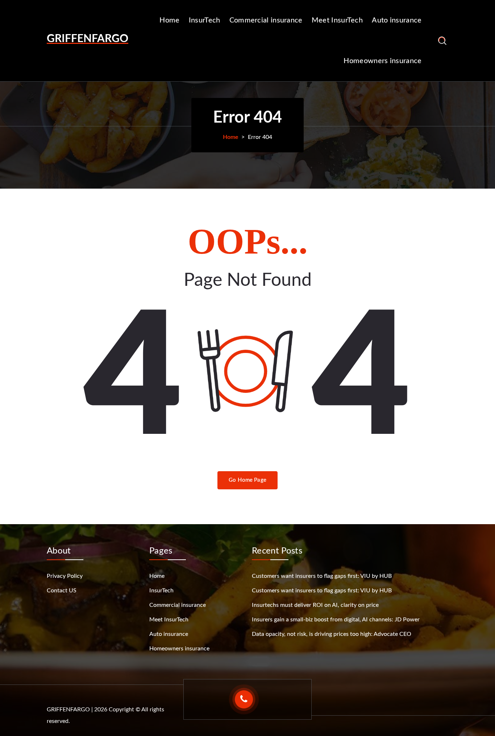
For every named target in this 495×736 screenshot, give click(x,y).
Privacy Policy (65, 576)
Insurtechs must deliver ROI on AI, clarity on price (315, 605)
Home (169, 20)
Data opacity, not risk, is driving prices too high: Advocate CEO (331, 634)
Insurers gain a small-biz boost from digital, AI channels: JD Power (336, 619)
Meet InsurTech (337, 20)
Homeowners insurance (382, 61)
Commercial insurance (266, 20)
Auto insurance (396, 20)
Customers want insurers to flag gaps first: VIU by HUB (322, 576)
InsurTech (204, 20)
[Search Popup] (442, 41)
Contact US (61, 590)
